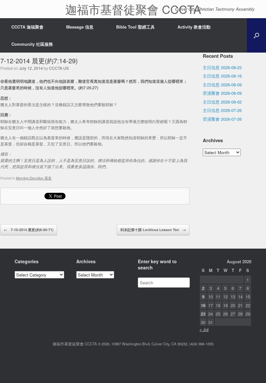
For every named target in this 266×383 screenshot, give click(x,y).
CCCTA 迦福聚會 (27, 27)
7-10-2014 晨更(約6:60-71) (29, 229)
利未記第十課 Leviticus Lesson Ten (153, 229)
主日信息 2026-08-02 (222, 102)
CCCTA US (59, 68)
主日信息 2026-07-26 (222, 110)
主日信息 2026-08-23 (222, 67)
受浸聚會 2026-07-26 (222, 119)
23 (203, 314)
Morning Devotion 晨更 (34, 177)
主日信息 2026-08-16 (222, 76)
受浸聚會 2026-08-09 (222, 93)
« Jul (204, 329)
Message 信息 (79, 27)
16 (203, 305)
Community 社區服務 (32, 44)
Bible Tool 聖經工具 (135, 27)
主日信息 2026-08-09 (222, 84)
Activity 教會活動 (194, 27)
